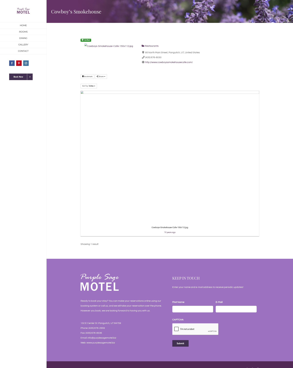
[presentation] (195, 329)
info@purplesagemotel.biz (102, 338)
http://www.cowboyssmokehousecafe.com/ (169, 62)
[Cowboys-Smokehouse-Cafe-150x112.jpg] (170, 157)
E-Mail (219, 302)
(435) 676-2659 (97, 328)
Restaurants (151, 46)
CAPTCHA (178, 319)
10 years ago (169, 232)
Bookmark (88, 77)
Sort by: (88, 86)
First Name (178, 302)
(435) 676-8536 (94, 333)
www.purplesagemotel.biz (101, 342)
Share (101, 77)
